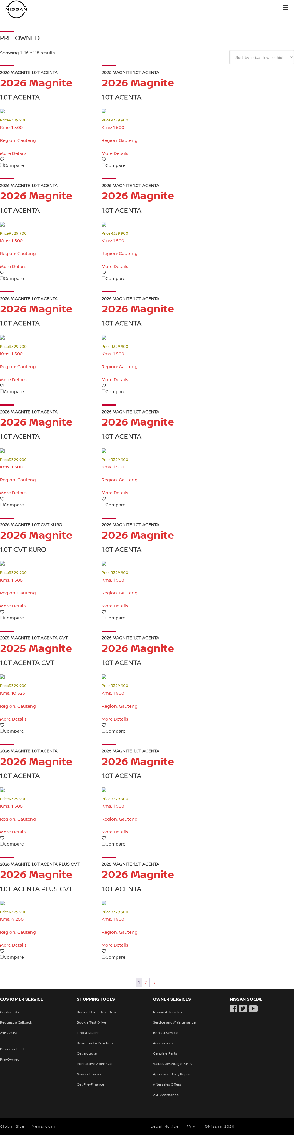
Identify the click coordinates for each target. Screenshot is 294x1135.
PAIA (191, 1126)
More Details (13, 153)
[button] (285, 7)
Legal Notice (165, 1126)
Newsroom (43, 1126)
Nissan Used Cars (43, 9)
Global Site (12, 1126)
